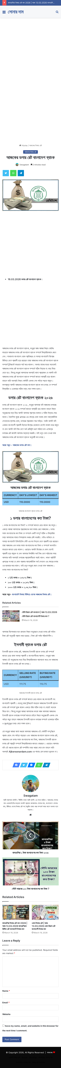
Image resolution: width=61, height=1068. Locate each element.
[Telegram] (45, 765)
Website (6, 1014)
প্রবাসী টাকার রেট (14, 1057)
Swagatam (24, 164)
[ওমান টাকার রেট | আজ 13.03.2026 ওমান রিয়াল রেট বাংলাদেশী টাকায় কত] (45, 912)
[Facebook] (15, 765)
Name (6, 991)
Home (24, 145)
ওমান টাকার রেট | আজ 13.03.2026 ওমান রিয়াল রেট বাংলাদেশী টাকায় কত (43, 926)
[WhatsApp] (38, 765)
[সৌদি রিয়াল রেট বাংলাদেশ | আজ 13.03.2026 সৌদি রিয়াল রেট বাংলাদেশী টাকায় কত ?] (11, 616)
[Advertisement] (30, 49)
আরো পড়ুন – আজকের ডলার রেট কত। (17, 445)
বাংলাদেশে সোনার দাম (23, 1062)
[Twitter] (23, 765)
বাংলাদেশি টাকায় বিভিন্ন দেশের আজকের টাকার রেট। (32, 594)
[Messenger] (30, 765)
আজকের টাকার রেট (35, 145)
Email (6, 1002)
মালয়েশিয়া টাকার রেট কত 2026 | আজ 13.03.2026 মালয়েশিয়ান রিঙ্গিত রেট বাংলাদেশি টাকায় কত (14, 926)
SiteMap (33, 1057)
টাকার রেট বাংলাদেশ (38, 1062)
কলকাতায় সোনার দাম (45, 1057)
